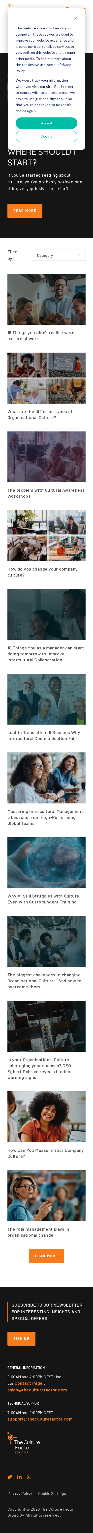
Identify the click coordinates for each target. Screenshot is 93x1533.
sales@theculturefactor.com (37, 1389)
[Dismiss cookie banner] (75, 19)
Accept (46, 123)
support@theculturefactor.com (40, 1419)
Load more (46, 1256)
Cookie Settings (52, 1493)
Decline (46, 136)
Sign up (21, 1338)
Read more (24, 211)
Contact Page (29, 1383)
